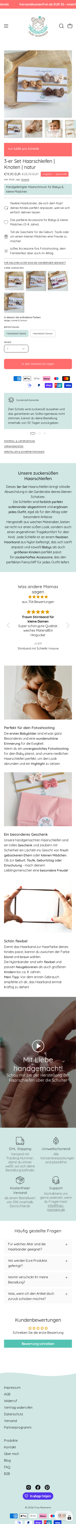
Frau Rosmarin (42, 1507)
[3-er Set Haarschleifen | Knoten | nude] (36, 281)
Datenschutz (13, 1414)
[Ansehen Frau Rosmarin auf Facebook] (38, 1487)
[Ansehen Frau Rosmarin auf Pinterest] (47, 1487)
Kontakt (10, 1447)
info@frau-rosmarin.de (56, 1208)
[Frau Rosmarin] (38, 26)
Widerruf (10, 1401)
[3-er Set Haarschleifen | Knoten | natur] (13, 129)
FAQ (7, 1467)
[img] (38, 596)
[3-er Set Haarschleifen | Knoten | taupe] (14, 303)
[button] (61, 26)
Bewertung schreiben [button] (38, 1344)
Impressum (12, 1388)
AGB (7, 1394)
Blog (7, 1460)
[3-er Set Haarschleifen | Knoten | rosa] (58, 281)
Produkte (11, 1440)
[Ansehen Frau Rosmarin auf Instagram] (29, 1487)
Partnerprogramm (17, 1427)
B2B (7, 1474)
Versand (25, 179)
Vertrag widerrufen (18, 1407)
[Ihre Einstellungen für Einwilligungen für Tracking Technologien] (69, 1517)
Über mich (11, 1454)
